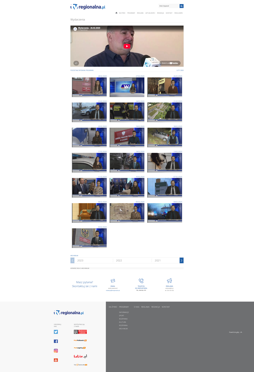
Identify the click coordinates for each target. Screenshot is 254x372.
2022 (119, 260)
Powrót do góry (234, 332)
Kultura (122, 322)
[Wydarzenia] (89, 87)
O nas (136, 307)
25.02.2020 (102, 101)
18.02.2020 (178, 126)
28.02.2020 (102, 76)
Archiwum (123, 329)
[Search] (182, 6)
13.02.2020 (178, 151)
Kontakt (169, 13)
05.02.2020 (140, 202)
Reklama (140, 13)
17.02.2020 (102, 151)
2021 (158, 260)
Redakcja (160, 13)
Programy (131, 13)
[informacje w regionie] (87, 6)
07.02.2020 (178, 176)
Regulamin (178, 13)
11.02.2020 (102, 176)
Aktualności (150, 13)
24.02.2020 (140, 101)
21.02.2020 (178, 101)
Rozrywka (123, 319)
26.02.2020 (178, 76)
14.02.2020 (140, 151)
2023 (80, 260)
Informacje (124, 312)
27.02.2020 (140, 76)
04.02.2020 (178, 202)
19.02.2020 (140, 126)
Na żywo (122, 13)
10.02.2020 (140, 176)
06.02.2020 (102, 202)
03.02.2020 (102, 227)
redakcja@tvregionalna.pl (113, 290)
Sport (121, 315)
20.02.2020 (102, 126)
